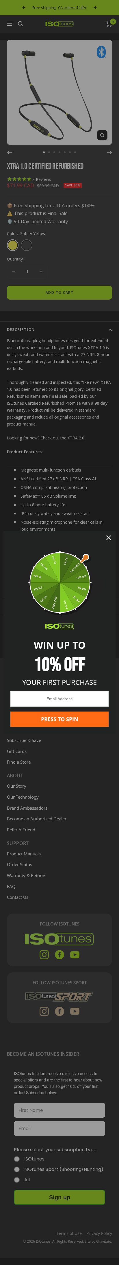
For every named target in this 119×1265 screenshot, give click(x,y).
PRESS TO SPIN (59, 719)
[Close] (109, 538)
